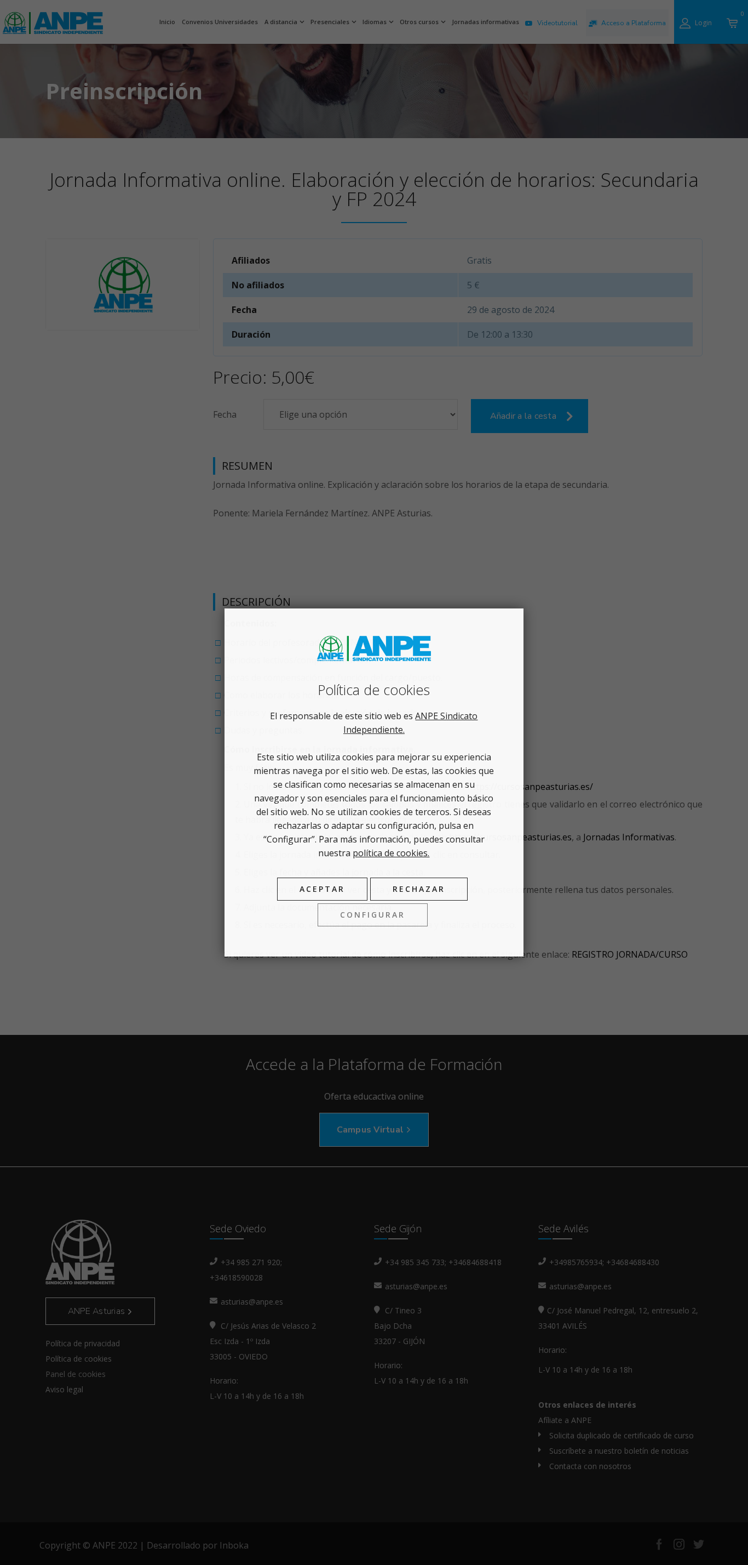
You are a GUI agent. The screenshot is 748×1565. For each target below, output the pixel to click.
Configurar (372, 914)
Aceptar (322, 889)
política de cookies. (391, 853)
